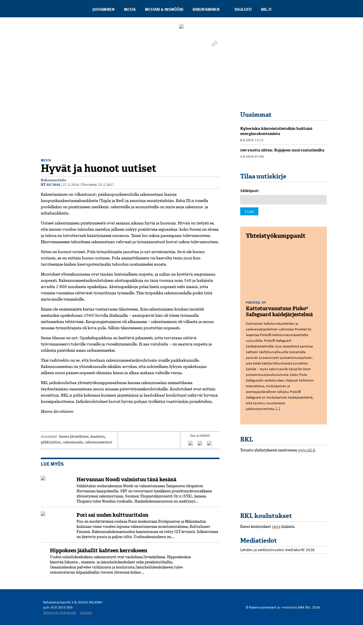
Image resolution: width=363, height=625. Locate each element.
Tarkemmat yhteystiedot (59, 612)
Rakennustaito (53, 180)
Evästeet (86, 612)
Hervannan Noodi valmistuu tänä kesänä (126, 479)
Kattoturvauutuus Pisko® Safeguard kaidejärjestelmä (279, 311)
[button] (214, 43)
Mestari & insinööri (164, 9)
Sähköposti (249, 190)
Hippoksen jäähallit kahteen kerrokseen (98, 550)
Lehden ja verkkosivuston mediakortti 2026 (277, 550)
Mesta (130, 9)
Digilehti (243, 9)
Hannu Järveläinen (73, 436)
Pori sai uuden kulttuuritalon (112, 515)
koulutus (97, 436)
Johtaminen (103, 9)
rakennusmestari (98, 442)
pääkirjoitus (51, 442)
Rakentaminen (206, 9)
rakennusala (73, 442)
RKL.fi (266, 9)
